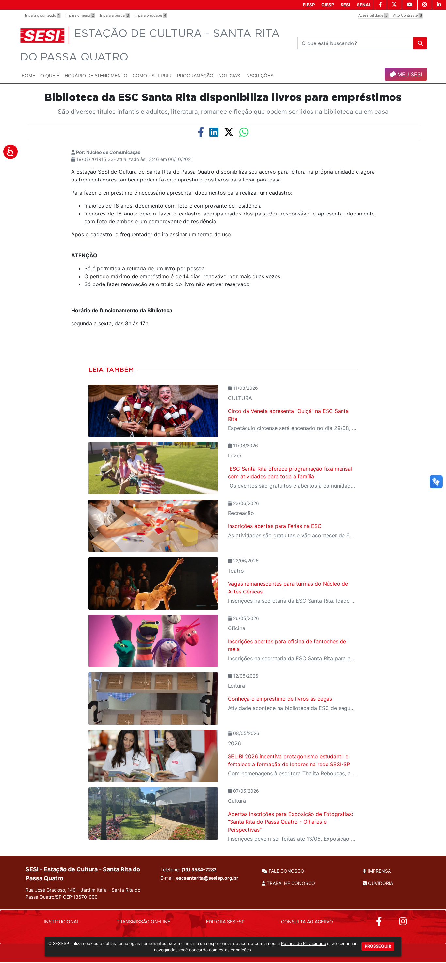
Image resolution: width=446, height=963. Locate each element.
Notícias (229, 75)
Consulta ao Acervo (307, 921)
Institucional (61, 921)
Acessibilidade (373, 15)
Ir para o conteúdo (42, 15)
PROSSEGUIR (378, 946)
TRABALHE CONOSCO (290, 883)
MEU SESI (409, 74)
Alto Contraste (407, 15)
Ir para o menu (80, 15)
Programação (195, 75)
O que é (49, 75)
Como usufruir (152, 75)
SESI (345, 4)
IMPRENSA (378, 871)
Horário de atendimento (96, 75)
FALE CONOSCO (285, 871)
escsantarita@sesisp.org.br (207, 878)
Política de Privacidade (303, 943)
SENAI (363, 4)
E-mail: (199, 878)
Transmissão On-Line (143, 921)
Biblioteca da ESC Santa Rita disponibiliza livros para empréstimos (223, 98)
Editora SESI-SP (225, 921)
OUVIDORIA (380, 883)
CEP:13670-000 (80, 897)
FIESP (309, 4)
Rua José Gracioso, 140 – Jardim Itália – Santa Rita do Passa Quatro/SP (82, 893)
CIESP (327, 4)
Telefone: (188, 869)
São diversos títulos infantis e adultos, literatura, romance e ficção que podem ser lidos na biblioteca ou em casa (223, 111)
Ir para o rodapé (150, 15)
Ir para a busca (114, 15)
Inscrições (259, 75)
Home (28, 75)
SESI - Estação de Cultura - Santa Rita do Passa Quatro (82, 874)
